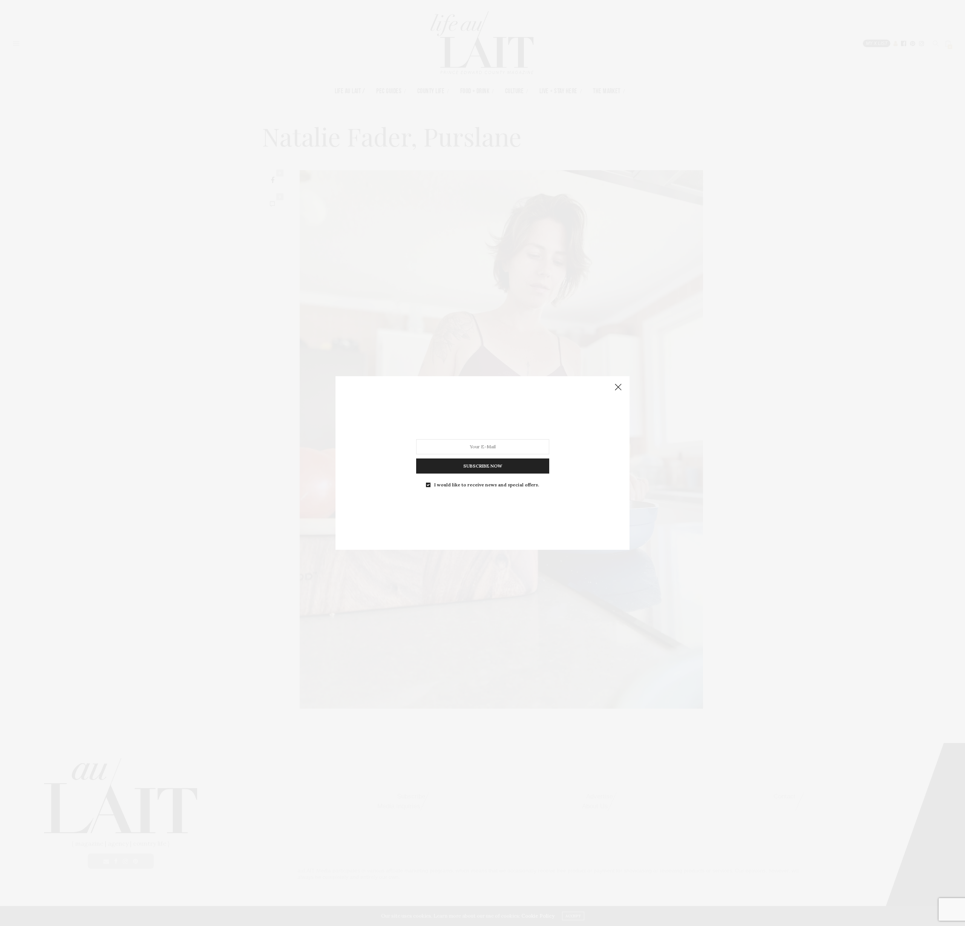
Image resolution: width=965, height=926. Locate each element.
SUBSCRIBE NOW (482, 466)
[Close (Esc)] (618, 387)
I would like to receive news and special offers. (486, 485)
